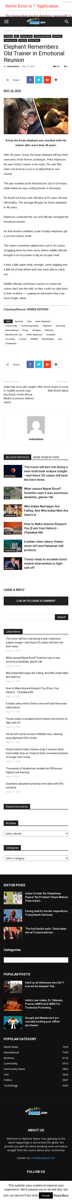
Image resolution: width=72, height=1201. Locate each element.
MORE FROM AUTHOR (46, 457)
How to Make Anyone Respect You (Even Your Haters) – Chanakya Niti (45, 528)
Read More (61, 1195)
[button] (67, 22)
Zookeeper (11, 343)
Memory (49, 330)
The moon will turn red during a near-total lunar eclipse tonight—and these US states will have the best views (34, 642)
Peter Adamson (34, 334)
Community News (42, 36)
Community (26, 36)
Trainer (23, 339)
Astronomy (10, 476)
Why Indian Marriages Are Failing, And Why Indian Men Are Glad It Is (46, 510)
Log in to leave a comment (36, 600)
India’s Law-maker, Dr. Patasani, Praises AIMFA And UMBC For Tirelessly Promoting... (44, 1004)
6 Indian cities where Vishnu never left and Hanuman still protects (43, 546)
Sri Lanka (10, 339)
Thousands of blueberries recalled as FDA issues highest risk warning (34, 770)
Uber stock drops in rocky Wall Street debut (52, 388)
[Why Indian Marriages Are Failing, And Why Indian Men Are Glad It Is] (13, 510)
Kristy (25, 330)
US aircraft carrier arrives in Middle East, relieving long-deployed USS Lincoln (34, 736)
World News (34, 40)
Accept (46, 1195)
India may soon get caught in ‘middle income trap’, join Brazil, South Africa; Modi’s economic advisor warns (20, 394)
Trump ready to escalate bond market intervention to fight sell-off (45, 563)
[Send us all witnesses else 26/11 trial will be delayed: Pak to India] (13, 987)
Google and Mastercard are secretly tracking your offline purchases (42, 1021)
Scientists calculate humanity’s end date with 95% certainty (35, 785)
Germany (57, 36)
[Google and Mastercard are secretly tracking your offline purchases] (13, 1022)
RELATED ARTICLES (17, 457)
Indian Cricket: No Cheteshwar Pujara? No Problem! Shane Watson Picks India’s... (46, 897)
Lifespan (36, 330)
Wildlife (22, 40)
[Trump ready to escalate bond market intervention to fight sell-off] (13, 563)
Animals (18, 30)
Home (7, 30)
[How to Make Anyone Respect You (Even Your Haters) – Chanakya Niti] (13, 528)
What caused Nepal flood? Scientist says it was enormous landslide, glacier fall (46, 493)
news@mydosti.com (43, 1158)
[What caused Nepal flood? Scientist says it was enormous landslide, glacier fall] (13, 493)
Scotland (50, 334)
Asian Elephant (42, 321)
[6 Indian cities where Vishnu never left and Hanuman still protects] (13, 546)
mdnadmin (13, 66)
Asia (16, 36)
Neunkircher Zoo (14, 334)
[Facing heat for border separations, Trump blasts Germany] (13, 915)
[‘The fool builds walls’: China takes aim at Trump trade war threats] (13, 933)
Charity (8, 533)
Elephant (47, 325)
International (10, 40)
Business (9, 568)
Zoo (60, 339)
